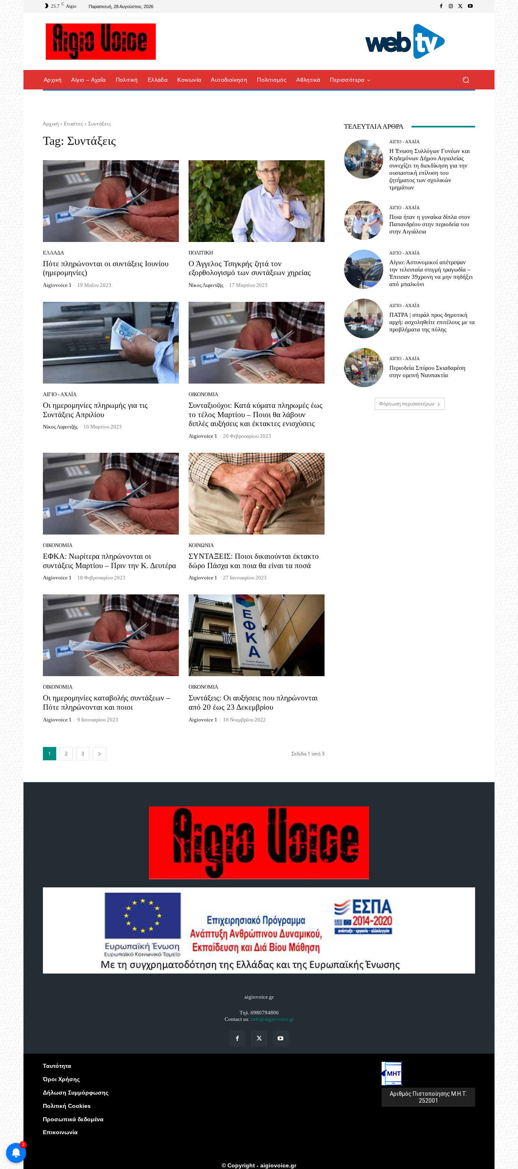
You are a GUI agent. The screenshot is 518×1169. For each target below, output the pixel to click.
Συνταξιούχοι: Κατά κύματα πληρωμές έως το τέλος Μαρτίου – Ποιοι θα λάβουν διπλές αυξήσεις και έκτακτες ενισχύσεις (256, 414)
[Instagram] (451, 6)
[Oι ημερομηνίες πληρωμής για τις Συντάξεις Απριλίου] (111, 343)
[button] (465, 79)
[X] (460, 6)
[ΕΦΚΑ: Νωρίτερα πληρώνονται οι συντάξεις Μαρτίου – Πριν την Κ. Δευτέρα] (111, 494)
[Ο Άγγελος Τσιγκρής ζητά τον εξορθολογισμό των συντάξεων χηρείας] (257, 201)
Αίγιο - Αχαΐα (59, 394)
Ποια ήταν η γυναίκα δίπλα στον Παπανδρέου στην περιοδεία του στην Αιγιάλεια (429, 224)
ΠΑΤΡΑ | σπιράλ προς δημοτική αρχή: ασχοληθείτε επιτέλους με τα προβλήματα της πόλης (432, 322)
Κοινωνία (201, 545)
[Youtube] (470, 6)
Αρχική (51, 123)
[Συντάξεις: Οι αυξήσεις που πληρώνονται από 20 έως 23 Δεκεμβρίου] (257, 635)
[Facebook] (441, 6)
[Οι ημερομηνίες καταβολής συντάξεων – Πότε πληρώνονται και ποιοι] (111, 635)
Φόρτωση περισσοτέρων (407, 403)
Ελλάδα (53, 252)
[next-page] (99, 753)
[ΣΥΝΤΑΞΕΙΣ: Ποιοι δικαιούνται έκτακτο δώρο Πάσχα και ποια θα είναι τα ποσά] (257, 494)
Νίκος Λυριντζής (206, 285)
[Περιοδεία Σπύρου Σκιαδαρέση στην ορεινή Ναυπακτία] (363, 367)
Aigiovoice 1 (57, 285)
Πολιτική (201, 252)
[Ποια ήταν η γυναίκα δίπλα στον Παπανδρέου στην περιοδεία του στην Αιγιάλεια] (363, 220)
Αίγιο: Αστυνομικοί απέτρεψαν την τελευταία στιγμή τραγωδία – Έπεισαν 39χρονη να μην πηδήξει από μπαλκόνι (431, 273)
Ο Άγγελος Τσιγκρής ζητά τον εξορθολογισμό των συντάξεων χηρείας (250, 268)
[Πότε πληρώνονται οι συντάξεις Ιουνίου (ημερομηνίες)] (111, 201)
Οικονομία (203, 394)
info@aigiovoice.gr (272, 1019)
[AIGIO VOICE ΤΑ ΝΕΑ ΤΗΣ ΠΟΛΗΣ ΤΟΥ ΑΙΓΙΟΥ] (101, 41)
